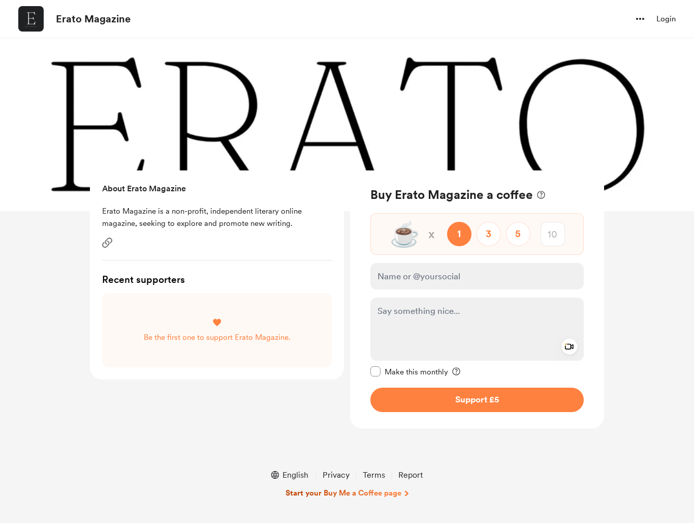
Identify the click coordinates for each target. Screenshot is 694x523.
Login (666, 18)
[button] (640, 19)
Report (410, 475)
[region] (477, 299)
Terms (374, 475)
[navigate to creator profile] (31, 19)
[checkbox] (409, 371)
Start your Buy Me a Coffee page (343, 493)
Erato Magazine (93, 19)
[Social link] (107, 243)
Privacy (336, 475)
